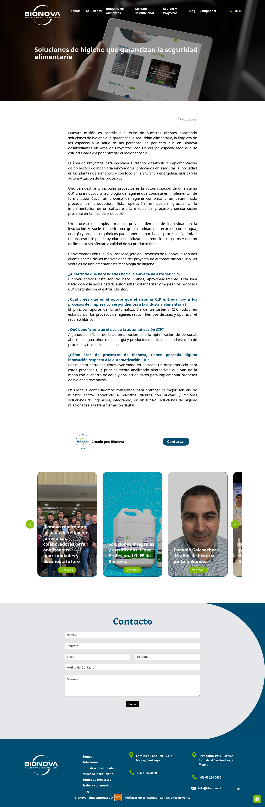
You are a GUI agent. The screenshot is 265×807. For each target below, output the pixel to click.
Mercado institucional (98, 774)
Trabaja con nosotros (98, 785)
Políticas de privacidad (141, 798)
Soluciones (94, 11)
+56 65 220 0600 (210, 777)
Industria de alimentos (99, 768)
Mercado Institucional (144, 11)
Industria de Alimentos (115, 11)
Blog (192, 11)
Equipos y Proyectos (170, 11)
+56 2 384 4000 (147, 773)
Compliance (208, 11)
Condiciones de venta (175, 798)
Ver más (67, 570)
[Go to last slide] (30, 524)
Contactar (176, 441)
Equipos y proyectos (97, 780)
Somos (75, 11)
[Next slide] (235, 524)
